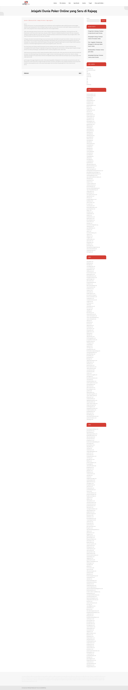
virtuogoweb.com (90, 118)
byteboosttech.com (91, 114)
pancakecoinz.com (90, 459)
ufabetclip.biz (89, 127)
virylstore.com (90, 290)
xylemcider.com (90, 240)
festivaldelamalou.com (91, 276)
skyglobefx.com (90, 558)
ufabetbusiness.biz (91, 135)
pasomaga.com (90, 245)
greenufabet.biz (90, 137)
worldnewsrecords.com (92, 582)
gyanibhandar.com (91, 124)
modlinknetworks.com (91, 641)
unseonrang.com (90, 524)
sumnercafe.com (90, 221)
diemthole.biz (89, 333)
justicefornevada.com (91, 513)
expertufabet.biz (90, 129)
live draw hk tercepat (91, 70)
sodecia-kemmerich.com (92, 603)
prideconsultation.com (91, 462)
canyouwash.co (90, 99)
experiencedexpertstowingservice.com (95, 588)
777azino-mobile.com (91, 183)
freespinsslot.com (90, 488)
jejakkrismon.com (90, 331)
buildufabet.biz (90, 162)
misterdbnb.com (90, 607)
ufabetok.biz (89, 158)
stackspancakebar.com (91, 381)
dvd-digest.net (90, 376)
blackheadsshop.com (91, 590)
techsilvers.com (90, 212)
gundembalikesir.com (91, 105)
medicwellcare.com (91, 577)
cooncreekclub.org (91, 268)
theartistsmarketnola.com (92, 378)
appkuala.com (90, 346)
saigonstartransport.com (92, 360)
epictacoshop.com (90, 365)
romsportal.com (90, 662)
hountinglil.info (90, 464)
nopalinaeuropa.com (91, 250)
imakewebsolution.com (91, 456)
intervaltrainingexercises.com (93, 611)
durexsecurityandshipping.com (93, 188)
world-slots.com (90, 454)
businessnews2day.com (92, 580)
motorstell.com (90, 292)
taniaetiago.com (90, 242)
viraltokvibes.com (90, 298)
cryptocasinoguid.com (91, 169)
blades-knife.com (90, 542)
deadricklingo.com (90, 556)
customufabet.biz (90, 151)
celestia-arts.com (90, 271)
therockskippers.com (91, 389)
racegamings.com (90, 654)
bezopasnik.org (90, 357)
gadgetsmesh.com (90, 512)
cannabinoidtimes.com (91, 493)
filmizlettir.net (89, 264)
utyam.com (89, 231)
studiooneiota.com (91, 545)
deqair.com (89, 210)
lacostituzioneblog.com (91, 232)
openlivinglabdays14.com (92, 175)
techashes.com (90, 97)
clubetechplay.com (91, 628)
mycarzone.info (90, 569)
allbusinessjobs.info (91, 437)
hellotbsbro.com (90, 516)
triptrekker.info (90, 564)
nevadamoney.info (90, 371)
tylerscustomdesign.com (92, 285)
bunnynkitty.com (90, 355)
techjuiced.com (90, 113)
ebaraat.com (89, 111)
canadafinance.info (91, 370)
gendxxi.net (89, 566)
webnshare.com (90, 507)
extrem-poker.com (90, 202)
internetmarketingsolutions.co (93, 529)
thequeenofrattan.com (91, 539)
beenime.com (89, 601)
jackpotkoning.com (91, 639)
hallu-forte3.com (90, 386)
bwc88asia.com (90, 201)
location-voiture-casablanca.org (93, 591)
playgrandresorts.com (91, 660)
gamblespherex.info (91, 559)
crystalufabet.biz (90, 156)
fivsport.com (89, 215)
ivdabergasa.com (90, 191)
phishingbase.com (90, 652)
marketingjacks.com (91, 406)
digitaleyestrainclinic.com (92, 400)
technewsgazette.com (91, 338)
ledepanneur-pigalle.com (92, 374)
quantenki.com (90, 574)
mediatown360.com (91, 398)
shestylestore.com (90, 665)
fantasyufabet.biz (90, 130)
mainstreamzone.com (91, 504)
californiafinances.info (91, 368)
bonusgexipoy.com (91, 625)
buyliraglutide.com (90, 121)
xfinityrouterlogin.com (91, 405)
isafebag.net (89, 311)
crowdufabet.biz (90, 161)
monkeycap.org (90, 303)
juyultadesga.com (90, 193)
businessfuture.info (91, 445)
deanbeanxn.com (90, 449)
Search (88, 18)
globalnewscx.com (90, 532)
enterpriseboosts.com (91, 314)
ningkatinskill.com (90, 213)
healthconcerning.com (91, 496)
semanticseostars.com (91, 502)
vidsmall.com (89, 579)
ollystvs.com (89, 531)
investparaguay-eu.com (91, 199)
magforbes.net (90, 301)
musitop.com (89, 229)
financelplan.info (90, 443)
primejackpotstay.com (91, 655)
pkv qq (29, 676)
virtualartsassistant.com (92, 596)
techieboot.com (90, 103)
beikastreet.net (90, 263)
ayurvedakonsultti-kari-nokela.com (94, 177)
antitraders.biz (90, 178)
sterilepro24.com (90, 583)
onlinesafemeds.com (91, 122)
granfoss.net (89, 390)
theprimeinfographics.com (92, 598)
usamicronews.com (91, 647)
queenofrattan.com (91, 537)
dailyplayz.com (90, 631)
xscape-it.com (89, 181)
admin (26, 20)
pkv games (51, 20)
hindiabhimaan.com (91, 411)
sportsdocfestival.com (91, 663)
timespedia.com (90, 330)
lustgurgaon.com (90, 469)
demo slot (93, 676)
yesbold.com (89, 108)
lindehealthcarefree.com (92, 435)
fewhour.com (89, 499)
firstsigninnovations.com (92, 277)
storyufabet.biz (90, 153)
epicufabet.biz (90, 154)
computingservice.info (91, 520)
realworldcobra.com (91, 548)
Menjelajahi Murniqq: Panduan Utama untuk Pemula (95, 56)
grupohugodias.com (91, 209)
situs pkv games (62, 676)
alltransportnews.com (91, 164)
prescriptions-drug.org (91, 295)
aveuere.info (89, 491)
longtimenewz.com (91, 642)
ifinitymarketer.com (91, 638)
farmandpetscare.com (91, 518)
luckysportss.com (90, 644)
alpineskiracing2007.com (92, 394)
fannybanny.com (90, 636)
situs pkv (88, 73)
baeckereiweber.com (91, 94)
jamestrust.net (90, 322)
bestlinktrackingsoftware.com (93, 617)
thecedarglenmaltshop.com (92, 429)
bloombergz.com (90, 312)
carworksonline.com (91, 287)
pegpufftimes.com (90, 269)
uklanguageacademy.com (92, 434)
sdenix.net (89, 304)
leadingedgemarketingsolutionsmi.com (95, 170)
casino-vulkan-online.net (92, 395)
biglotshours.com (90, 119)
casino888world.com (91, 606)
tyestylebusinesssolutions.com (93, 612)
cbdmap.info (89, 448)
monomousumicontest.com (92, 555)
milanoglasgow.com (91, 384)
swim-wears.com (90, 280)
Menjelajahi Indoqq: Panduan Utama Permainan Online (95, 37)
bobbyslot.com (90, 472)
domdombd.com (90, 630)
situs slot (77, 679)
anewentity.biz (90, 344)
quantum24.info (90, 572)
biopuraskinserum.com (91, 366)
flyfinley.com (89, 461)
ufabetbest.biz (90, 148)
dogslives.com (90, 534)
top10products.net (91, 438)
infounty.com (89, 197)
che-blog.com (89, 457)
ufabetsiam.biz (90, 132)
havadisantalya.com (91, 100)
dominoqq (89, 76)
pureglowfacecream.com (92, 339)
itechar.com (89, 107)
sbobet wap (93, 678)
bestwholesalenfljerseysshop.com (94, 173)
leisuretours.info (90, 515)
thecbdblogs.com (90, 414)
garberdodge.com (90, 279)
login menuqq (38, 679)
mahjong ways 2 (31, 678)
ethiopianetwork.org (91, 510)
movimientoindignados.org (92, 224)
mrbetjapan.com (90, 343)
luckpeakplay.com (90, 646)
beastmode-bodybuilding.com (93, 442)
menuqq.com (24, 676)
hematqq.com (31, 679)
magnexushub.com (91, 116)
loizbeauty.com (90, 327)
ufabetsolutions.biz (91, 143)
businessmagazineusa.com (92, 575)
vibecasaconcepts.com (91, 571)
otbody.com (89, 320)
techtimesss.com (90, 288)
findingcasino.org (90, 547)
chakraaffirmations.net (91, 465)
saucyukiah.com (90, 261)
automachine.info (90, 550)
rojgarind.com (90, 497)
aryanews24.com (90, 180)
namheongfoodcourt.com (92, 382)
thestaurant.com (90, 615)
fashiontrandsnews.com (92, 166)
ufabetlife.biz (89, 142)
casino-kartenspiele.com (92, 315)
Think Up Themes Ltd (32, 687)
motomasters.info (90, 567)
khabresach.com (90, 413)
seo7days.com (90, 347)
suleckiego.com (90, 419)
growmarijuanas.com (91, 505)
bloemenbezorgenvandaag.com (93, 351)
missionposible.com (91, 402)
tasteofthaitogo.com (91, 354)
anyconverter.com (90, 328)
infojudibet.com (90, 446)
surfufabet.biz (89, 146)
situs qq (48, 676)
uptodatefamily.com (91, 228)
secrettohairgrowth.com (92, 352)
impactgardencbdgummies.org (93, 247)
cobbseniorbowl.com (91, 185)
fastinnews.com (90, 634)
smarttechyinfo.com (91, 480)
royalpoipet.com (90, 614)
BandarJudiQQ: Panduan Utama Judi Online (96, 50)
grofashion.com (90, 649)
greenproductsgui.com (91, 494)
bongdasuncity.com (91, 485)
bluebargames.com (91, 274)
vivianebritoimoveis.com (92, 300)
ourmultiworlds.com (91, 266)
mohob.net (89, 477)
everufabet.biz (90, 159)
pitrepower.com (90, 397)
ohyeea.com (89, 234)
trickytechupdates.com (91, 410)
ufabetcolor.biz (90, 138)
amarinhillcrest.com (91, 306)
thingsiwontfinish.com (91, 666)
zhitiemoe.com (90, 236)
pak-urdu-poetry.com (91, 526)
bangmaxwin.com (90, 362)
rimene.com (89, 373)
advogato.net (89, 309)
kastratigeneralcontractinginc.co (93, 172)
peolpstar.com (90, 284)
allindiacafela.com (90, 392)
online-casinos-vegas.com (92, 403)
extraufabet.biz (90, 140)
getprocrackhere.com (91, 633)
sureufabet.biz (90, 150)
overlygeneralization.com (92, 508)
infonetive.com (90, 363)
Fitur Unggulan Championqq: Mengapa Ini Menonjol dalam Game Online (95, 44)
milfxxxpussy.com (90, 226)
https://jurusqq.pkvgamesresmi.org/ (29, 681)
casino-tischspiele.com (91, 319)
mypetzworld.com (90, 196)
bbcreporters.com (90, 167)
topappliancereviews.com (92, 408)
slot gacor (74, 676)
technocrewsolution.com (92, 296)
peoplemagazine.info (91, 95)
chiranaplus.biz (90, 379)
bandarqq (89, 75)
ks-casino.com (90, 204)
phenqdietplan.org (91, 220)
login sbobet (87, 678)
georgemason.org (90, 430)
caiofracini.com (90, 521)
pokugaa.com (89, 657)
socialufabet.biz (90, 145)
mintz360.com (90, 475)
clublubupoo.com (90, 618)
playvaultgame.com (91, 658)
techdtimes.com (90, 102)
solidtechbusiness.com (91, 585)
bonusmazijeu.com (91, 620)
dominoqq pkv (35, 676)
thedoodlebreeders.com (92, 207)
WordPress (44, 687)
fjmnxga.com (89, 359)
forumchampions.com (91, 272)
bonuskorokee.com (91, 623)
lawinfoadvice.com (90, 218)
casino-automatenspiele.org (92, 317)
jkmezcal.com (89, 609)
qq (87, 78)
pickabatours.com (90, 440)
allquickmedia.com (91, 336)
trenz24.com (89, 323)
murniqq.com (24, 679)
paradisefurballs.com (91, 489)
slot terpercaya (90, 68)
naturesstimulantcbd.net (92, 248)
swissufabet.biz (90, 134)
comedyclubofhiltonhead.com (93, 595)
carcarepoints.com (91, 205)
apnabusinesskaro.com (91, 418)
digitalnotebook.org (91, 481)
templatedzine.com (91, 217)
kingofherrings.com (91, 341)
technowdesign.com (91, 186)
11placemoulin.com (91, 473)
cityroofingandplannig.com (92, 189)
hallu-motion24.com (91, 387)
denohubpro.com (90, 540)
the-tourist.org (90, 307)
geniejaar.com (90, 470)
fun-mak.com (89, 604)
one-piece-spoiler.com (91, 544)
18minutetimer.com (91, 500)
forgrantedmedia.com (91, 282)
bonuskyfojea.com (90, 622)
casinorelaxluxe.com (91, 626)
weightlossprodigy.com (91, 478)
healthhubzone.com (91, 110)
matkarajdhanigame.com (92, 451)
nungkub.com (89, 237)
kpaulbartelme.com (91, 593)
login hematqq (52, 679)
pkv (87, 71)
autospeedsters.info (91, 552)
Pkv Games (43, 20)
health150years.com (91, 293)
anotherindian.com (91, 239)
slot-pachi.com (90, 486)
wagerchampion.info (91, 553)
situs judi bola (80, 676)
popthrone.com (90, 453)
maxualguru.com (90, 483)
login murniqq (45, 679)
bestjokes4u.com (90, 467)
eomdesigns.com (90, 563)
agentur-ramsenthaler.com (92, 561)
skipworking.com (90, 325)
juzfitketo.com (90, 244)
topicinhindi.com (90, 432)
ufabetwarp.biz (90, 126)
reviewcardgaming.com (91, 587)
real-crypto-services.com (92, 194)
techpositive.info (90, 523)
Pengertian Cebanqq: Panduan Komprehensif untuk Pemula (95, 32)
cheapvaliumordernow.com (92, 599)
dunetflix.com (89, 223)
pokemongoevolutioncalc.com (93, 650)
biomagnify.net (90, 252)
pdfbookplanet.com (91, 536)
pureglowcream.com (91, 349)
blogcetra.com (90, 528)
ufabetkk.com (89, 335)
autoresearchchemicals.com (92, 416)
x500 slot (98, 676)
